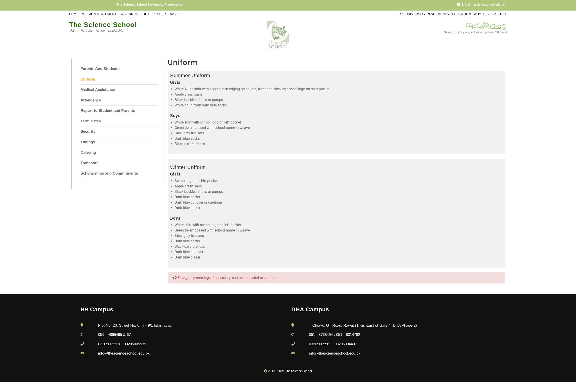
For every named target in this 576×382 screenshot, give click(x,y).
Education (461, 14)
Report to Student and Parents (108, 110)
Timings (88, 142)
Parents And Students (100, 69)
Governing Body (134, 14)
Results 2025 (165, 14)
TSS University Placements (423, 14)
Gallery (499, 14)
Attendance (91, 100)
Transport (89, 163)
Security (88, 131)
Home (74, 14)
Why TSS (481, 14)
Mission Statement (99, 14)
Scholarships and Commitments (109, 173)
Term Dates (91, 121)
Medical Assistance (98, 90)
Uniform (88, 79)
